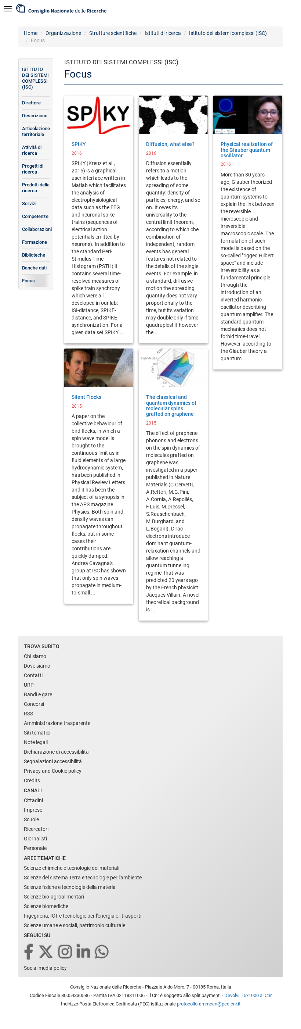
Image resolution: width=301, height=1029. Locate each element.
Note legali (36, 742)
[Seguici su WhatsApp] (102, 952)
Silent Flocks (86, 397)
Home (30, 33)
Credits (32, 780)
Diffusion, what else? (170, 144)
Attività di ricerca (31, 150)
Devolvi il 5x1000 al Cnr (248, 995)
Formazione (34, 242)
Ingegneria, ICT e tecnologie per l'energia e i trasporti (82, 916)
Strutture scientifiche (113, 33)
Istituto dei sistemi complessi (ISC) (228, 33)
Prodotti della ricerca (36, 187)
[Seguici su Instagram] (65, 952)
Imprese (33, 810)
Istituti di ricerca (163, 33)
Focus (28, 280)
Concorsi (34, 704)
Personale (35, 848)
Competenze (35, 216)
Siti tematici (37, 733)
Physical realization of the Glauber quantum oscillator (247, 149)
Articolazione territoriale (36, 131)
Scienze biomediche (46, 906)
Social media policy (45, 968)
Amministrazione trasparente (57, 723)
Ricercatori (36, 829)
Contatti (33, 675)
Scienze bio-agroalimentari (54, 897)
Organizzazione (63, 33)
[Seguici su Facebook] (29, 952)
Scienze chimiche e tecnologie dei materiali (71, 868)
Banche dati (34, 268)
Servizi (29, 203)
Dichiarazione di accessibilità (56, 752)
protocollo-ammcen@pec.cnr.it (208, 1004)
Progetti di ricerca (32, 169)
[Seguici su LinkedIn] (84, 952)
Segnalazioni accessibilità (53, 761)
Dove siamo (37, 666)
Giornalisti (35, 839)
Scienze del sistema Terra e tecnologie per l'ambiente (83, 877)
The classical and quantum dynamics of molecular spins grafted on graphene (171, 405)
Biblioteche (33, 255)
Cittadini (33, 800)
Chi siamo (35, 656)
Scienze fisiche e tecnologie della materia (70, 887)
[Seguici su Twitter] (46, 952)
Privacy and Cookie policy (52, 771)
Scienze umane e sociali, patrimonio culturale (74, 925)
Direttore (31, 103)
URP (29, 685)
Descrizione (34, 115)
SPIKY (79, 144)
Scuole (31, 819)
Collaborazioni (36, 229)
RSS (28, 714)
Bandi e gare (38, 694)
